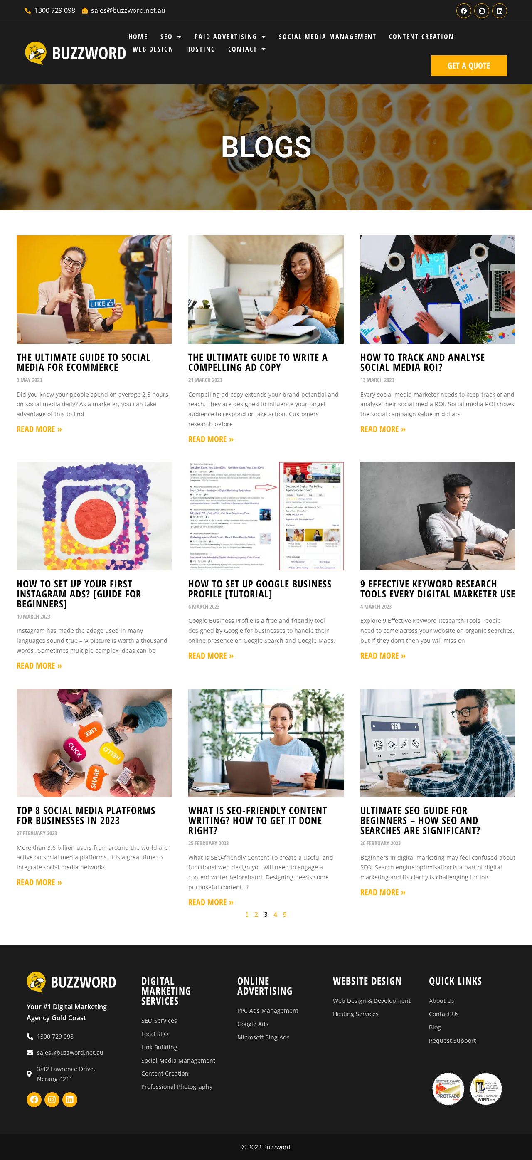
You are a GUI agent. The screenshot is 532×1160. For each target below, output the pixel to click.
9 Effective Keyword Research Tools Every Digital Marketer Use (437, 588)
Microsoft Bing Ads (263, 1037)
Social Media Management (328, 36)
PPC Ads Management (267, 1010)
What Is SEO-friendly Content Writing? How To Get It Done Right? (257, 820)
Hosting (201, 49)
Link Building (159, 1047)
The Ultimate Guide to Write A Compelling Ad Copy (258, 362)
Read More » (39, 428)
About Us (441, 1001)
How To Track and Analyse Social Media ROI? (422, 362)
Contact (242, 49)
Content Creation (421, 36)
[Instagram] (481, 10)
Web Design (153, 49)
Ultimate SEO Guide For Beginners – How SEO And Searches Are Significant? (420, 820)
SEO (166, 36)
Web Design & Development (372, 1001)
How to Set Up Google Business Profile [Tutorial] (260, 588)
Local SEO (154, 1034)
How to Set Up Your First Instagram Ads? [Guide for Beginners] (79, 593)
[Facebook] (463, 10)
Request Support (452, 1040)
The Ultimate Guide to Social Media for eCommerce (84, 362)
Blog (435, 1027)
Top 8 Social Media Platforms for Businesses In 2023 (86, 815)
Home (138, 36)
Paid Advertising (226, 36)
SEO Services (159, 1020)
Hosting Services (356, 1014)
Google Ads (252, 1024)
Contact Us (444, 1014)
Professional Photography (176, 1087)
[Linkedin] (499, 10)
